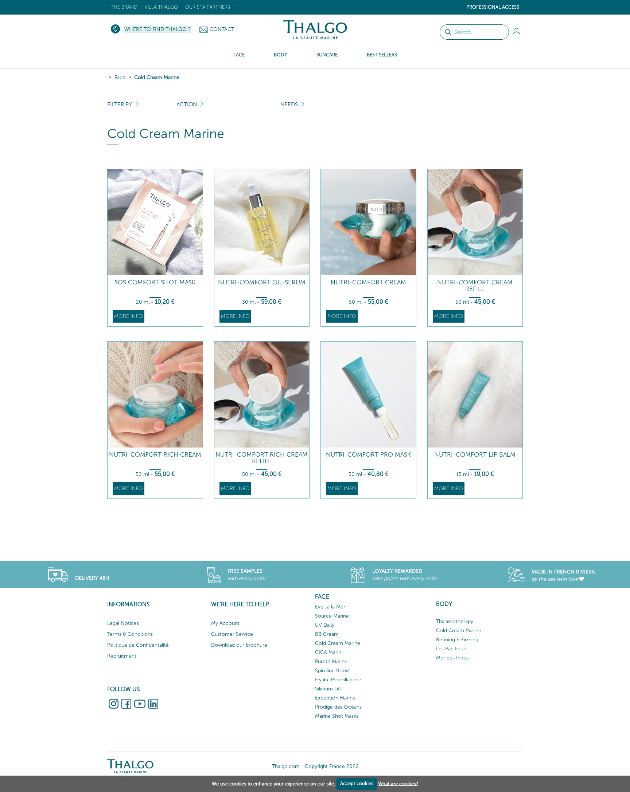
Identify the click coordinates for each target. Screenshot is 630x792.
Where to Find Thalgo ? (157, 29)
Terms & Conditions (130, 634)
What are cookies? (398, 783)
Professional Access (492, 7)
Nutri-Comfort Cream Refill (475, 285)
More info (128, 316)
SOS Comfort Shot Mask (154, 282)
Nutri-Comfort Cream (368, 282)
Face (119, 77)
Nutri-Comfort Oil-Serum (262, 282)
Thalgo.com (286, 766)
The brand (124, 7)
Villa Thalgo (161, 7)
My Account (225, 623)
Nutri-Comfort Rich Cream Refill (261, 458)
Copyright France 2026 (331, 766)
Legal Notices (123, 623)
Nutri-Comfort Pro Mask (368, 454)
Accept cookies (356, 783)
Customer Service (232, 634)
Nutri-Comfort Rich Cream (155, 454)
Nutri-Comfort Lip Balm (475, 454)
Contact (222, 29)
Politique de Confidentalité (138, 645)
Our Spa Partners (207, 7)
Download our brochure (239, 645)
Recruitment (121, 656)
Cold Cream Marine (156, 77)
